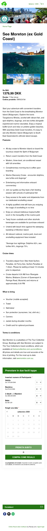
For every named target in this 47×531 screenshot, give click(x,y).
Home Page (7, 26)
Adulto (10, 381)
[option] (8, 79)
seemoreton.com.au (25, 358)
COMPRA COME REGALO (23, 457)
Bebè (8, 401)
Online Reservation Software (18, 527)
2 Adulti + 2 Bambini (13, 395)
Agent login (40, 527)
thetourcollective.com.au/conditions (27, 349)
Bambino (10, 388)
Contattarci (9, 507)
